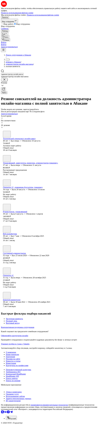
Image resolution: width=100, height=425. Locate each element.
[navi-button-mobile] (3, 50)
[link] (5, 36)
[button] (3, 42)
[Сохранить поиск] (3, 89)
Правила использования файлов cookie (43, 15)
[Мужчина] (7, 134)
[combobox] (12, 74)
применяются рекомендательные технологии (49, 405)
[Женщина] (7, 158)
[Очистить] (4, 80)
